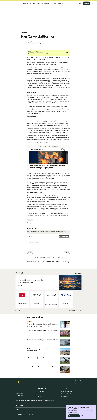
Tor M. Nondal (19, 395)
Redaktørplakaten (49, 400)
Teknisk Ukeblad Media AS (27, 414)
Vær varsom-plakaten (36, 400)
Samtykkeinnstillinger (66, 391)
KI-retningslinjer (65, 396)
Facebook (41, 391)
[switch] (67, 52)
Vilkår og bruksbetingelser (68, 394)
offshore (24, 32)
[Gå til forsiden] (17, 3)
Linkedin (40, 394)
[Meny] (92, 3)
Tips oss (78, 382)
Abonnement (19, 405)
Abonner (86, 3)
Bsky (39, 396)
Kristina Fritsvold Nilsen (22, 390)
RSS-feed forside (42, 388)
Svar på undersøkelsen (74, 415)
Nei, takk (84, 415)
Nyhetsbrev (64, 388)
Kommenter (37, 42)
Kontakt (18, 409)
